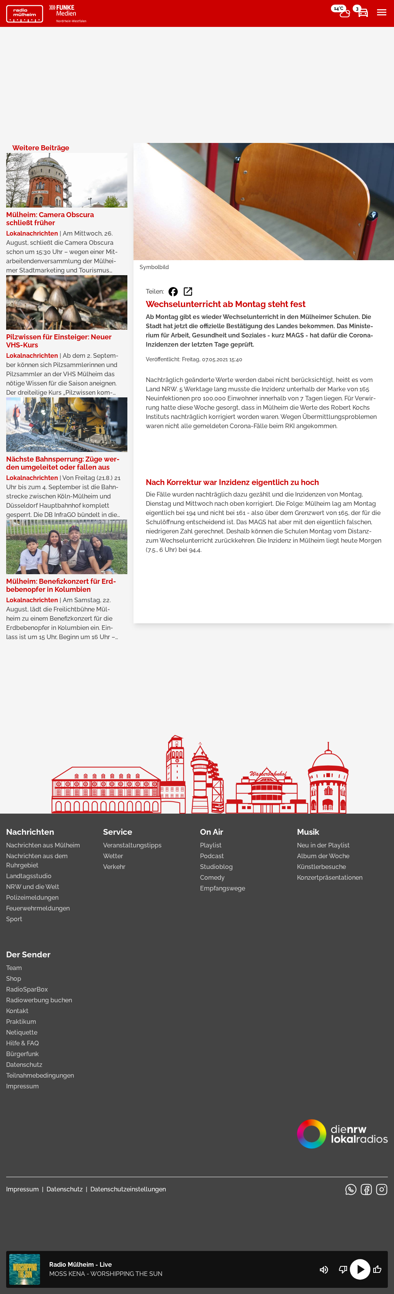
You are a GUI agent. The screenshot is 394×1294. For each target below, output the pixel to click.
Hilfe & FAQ (22, 1043)
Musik (308, 832)
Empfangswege (222, 888)
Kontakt (17, 1011)
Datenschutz (24, 1064)
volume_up (324, 1269)
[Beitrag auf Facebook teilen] (173, 291)
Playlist (211, 845)
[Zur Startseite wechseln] (24, 14)
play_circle (360, 1269)
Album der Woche (323, 856)
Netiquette (21, 1032)
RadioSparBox (27, 989)
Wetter (113, 856)
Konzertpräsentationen (329, 877)
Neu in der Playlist (323, 845)
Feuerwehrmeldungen (38, 908)
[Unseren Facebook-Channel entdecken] (366, 1189)
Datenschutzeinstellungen (128, 1189)
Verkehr (114, 866)
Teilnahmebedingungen (40, 1075)
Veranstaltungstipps (132, 845)
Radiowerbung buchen (39, 1000)
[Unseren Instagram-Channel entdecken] (382, 1189)
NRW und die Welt (32, 886)
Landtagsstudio (29, 876)
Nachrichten (30, 832)
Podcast (212, 856)
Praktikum (21, 1021)
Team (14, 968)
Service (117, 832)
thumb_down (343, 1269)
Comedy (212, 877)
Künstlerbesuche (321, 866)
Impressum (22, 1086)
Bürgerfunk (22, 1054)
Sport (14, 919)
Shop (13, 978)
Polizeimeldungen (32, 897)
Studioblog (216, 866)
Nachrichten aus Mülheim (43, 845)
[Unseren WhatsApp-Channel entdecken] (351, 1189)
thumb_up (377, 1269)
